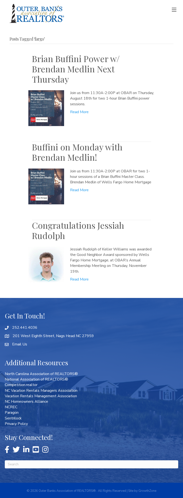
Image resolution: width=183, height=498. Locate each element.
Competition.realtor (21, 384)
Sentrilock (13, 418)
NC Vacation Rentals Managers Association (41, 390)
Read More (79, 112)
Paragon (12, 412)
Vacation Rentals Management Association (41, 396)
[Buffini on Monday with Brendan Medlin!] (46, 186)
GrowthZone (147, 491)
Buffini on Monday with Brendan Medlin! (77, 152)
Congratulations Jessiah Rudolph (78, 230)
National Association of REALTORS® (36, 379)
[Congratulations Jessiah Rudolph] (46, 264)
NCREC (11, 407)
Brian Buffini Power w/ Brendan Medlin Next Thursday (76, 69)
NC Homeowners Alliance (26, 401)
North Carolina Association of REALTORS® (41, 373)
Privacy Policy (16, 423)
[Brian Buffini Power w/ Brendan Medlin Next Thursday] (46, 108)
